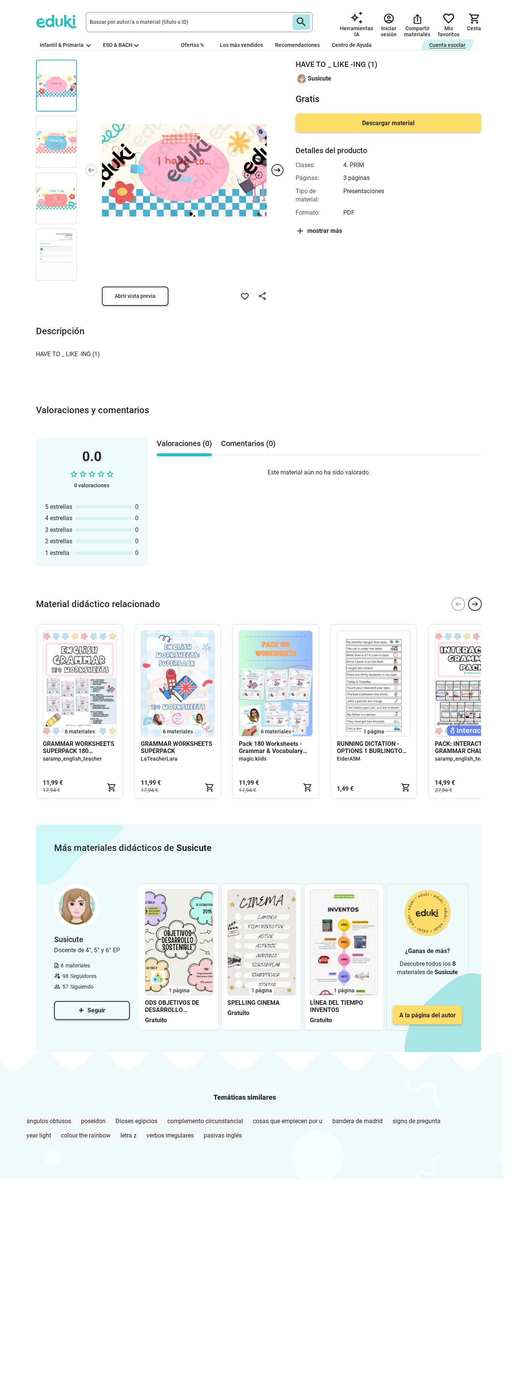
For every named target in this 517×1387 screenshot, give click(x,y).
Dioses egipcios (136, 1121)
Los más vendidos (241, 45)
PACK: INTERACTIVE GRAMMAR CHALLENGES (470, 747)
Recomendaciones (297, 45)
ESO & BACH (117, 45)
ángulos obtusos (48, 1121)
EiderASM (348, 759)
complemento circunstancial (205, 1121)
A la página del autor (427, 1015)
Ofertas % (192, 45)
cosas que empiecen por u (287, 1121)
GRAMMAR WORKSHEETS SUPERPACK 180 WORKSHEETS (78, 747)
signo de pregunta (416, 1121)
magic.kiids (252, 759)
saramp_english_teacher (72, 759)
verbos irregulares (170, 1135)
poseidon (93, 1121)
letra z (128, 1135)
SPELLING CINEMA (253, 1002)
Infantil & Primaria (62, 45)
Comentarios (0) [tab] (248, 443)
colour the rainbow (86, 1135)
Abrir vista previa (135, 296)
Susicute (319, 78)
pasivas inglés (223, 1135)
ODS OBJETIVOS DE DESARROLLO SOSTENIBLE (172, 1006)
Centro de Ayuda (352, 45)
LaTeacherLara (159, 759)
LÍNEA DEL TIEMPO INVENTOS (336, 1006)
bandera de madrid (357, 1121)
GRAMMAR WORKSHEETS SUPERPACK (176, 747)
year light (38, 1135)
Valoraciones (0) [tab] (184, 443)
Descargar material (388, 123)
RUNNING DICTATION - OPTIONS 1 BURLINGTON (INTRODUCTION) (371, 747)
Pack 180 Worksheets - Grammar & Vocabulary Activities (271, 747)
